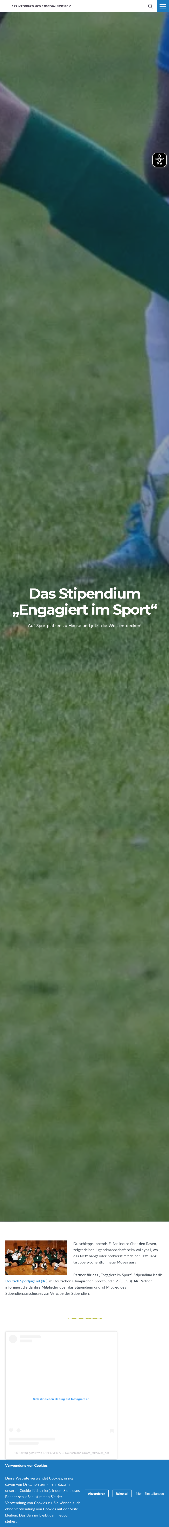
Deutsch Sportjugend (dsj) (26, 1280)
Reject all (122, 1493)
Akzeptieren (96, 1493)
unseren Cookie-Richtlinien (27, 1490)
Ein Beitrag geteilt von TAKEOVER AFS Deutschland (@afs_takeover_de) (61, 1452)
